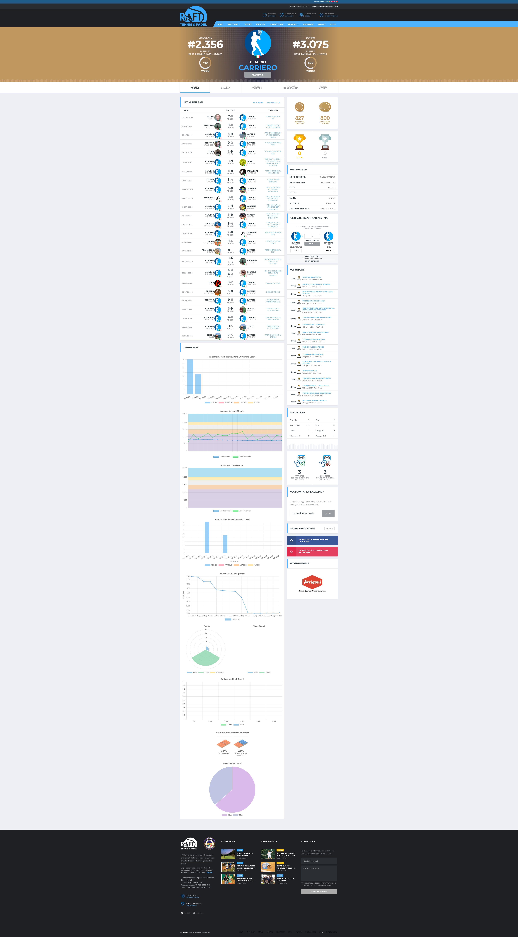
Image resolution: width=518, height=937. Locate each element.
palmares (257, 87)
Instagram (199, 913)
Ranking (292, 24)
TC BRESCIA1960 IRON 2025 (273, 144)
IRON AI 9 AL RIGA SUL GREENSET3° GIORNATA (273, 207)
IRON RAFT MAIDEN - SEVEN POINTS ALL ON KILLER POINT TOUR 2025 (273, 162)
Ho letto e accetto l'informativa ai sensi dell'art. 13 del (320, 884)
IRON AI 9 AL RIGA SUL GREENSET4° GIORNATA (273, 198)
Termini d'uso (311, 932)
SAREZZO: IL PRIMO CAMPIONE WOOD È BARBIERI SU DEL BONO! (247, 880)
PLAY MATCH (258, 75)
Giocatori (308, 24)
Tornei (248, 24)
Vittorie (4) (258, 102)
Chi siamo (250, 932)
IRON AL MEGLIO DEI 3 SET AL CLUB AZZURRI (273, 261)
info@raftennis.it (331, 16)
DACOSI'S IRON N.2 (273, 283)
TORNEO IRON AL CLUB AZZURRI (273, 310)
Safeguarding (331, 932)
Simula (312, 244)
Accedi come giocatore (299, 6)
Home (220, 24)
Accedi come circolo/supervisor (325, 6)
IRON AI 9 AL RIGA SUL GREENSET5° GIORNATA (273, 189)
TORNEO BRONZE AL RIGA (273, 251)
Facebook (187, 913)
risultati (225, 87)
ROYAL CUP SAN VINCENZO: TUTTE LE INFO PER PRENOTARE (286, 868)
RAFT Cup (260, 24)
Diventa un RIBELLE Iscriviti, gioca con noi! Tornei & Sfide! (286, 855)
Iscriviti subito (191, 905)
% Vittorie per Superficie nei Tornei (232, 732)
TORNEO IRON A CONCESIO (273, 181)
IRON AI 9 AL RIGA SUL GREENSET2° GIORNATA (273, 216)
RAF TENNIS (184, 932)
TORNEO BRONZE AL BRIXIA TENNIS (273, 172)
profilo (195, 87)
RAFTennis (271, 16)
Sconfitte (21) (273, 102)
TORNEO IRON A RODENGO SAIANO (273, 301)
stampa (323, 87)
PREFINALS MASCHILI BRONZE (273, 336)
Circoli (321, 24)
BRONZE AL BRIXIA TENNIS (273, 242)
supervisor (289, 16)
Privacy (299, 932)
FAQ (321, 932)
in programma (290, 87)
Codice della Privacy (323, 885)
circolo (308, 16)
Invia (328, 513)
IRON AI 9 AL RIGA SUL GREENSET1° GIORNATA (273, 225)
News (332, 24)
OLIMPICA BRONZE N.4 (273, 118)
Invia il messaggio (319, 891)
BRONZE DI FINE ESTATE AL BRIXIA (273, 126)
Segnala (329, 528)
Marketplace (276, 24)
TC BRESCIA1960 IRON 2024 (273, 233)
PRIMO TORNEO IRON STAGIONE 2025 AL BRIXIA (273, 135)
